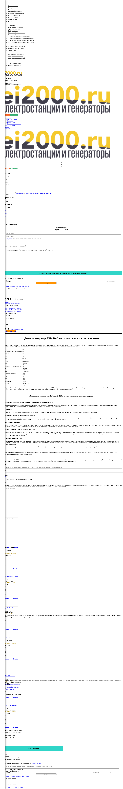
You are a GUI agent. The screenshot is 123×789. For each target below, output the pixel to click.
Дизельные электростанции (12, 4)
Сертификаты (11, 122)
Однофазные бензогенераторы (16, 34)
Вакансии (10, 121)
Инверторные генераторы (15, 27)
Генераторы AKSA (8, 689)
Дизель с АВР (12, 21)
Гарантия (6, 127)
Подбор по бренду (13, 17)
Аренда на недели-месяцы (15, 56)
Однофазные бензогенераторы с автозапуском (21, 42)
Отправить (19, 193)
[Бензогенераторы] (2, 6)
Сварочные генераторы (11, 61)
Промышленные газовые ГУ (16, 48)
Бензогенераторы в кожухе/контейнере (19, 36)
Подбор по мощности (14, 15)
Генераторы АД (12, 19)
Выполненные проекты (14, 124)
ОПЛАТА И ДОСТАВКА (11, 67)
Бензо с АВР (11, 25)
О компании (7, 118)
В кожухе (10, 8)
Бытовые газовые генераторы (16, 46)
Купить (13, 329)
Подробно (15, 568)
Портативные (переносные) (16, 13)
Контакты (7, 128)
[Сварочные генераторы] (2, 22)
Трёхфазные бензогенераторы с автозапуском (21, 40)
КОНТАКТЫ (8, 69)
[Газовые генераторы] (2, 10)
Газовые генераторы (10, 44)
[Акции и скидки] (2, 30)
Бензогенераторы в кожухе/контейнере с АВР (21, 38)
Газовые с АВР (12, 50)
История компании (12, 119)
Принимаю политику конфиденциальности (38, 193)
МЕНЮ (61, 163)
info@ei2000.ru (9, 83)
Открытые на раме (13, 6)
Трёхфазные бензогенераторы (16, 33)
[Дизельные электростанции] (2, 2)
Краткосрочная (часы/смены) (16, 54)
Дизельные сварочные (14, 65)
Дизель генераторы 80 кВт (10, 687)
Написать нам (14, 115)
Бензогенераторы (9, 23)
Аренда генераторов (10, 52)
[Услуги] (2, 26)
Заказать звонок (6, 787)
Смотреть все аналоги (7, 610)
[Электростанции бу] (2, 18)
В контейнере (12, 9)
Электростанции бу (10, 60)
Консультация (19, 329)
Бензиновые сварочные (14, 63)
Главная (6, 302)
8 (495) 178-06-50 (8, 79)
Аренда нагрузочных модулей (16, 58)
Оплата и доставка (9, 125)
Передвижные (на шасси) (15, 11)
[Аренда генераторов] (2, 14)
